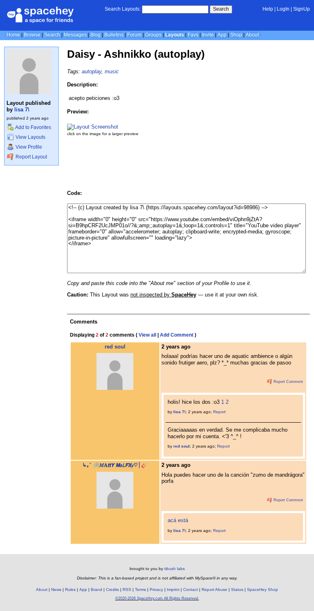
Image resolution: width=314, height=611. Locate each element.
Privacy (156, 589)
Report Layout (30, 157)
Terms (140, 589)
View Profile (28, 147)
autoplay (91, 71)
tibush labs (174, 568)
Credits (112, 589)
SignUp (301, 9)
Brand (96, 589)
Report (219, 412)
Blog (95, 35)
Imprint (173, 589)
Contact (190, 589)
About (252, 35)
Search (221, 9)
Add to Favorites (32, 127)
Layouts (174, 35)
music (112, 71)
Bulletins (113, 35)
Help (267, 9)
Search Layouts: (123, 9)
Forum (134, 35)
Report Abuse (214, 589)
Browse (32, 35)
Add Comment (176, 335)
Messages (75, 35)
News (56, 589)
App (222, 35)
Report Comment (287, 382)
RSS (127, 589)
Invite (208, 35)
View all (147, 335)
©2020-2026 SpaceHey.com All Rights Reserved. (157, 598)
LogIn (283, 9)
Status (237, 589)
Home (13, 35)
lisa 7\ (21, 109)
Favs (193, 35)
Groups (153, 35)
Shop (236, 35)
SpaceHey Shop (262, 589)
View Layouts (29, 137)
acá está (178, 520)
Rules (70, 589)
